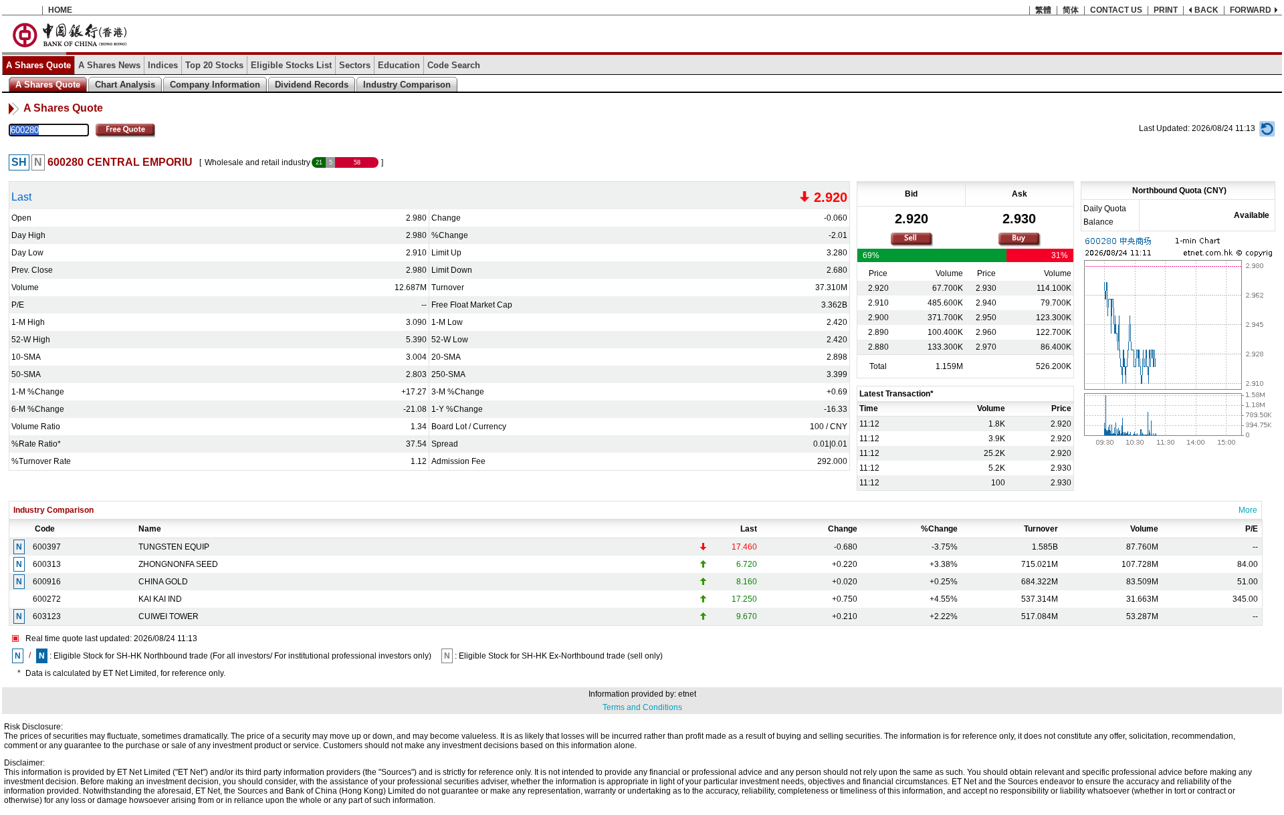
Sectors (354, 65)
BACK (1206, 10)
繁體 (1043, 10)
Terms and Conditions (642, 707)
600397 (47, 547)
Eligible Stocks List (291, 65)
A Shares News (109, 65)
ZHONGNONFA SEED (178, 564)
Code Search (453, 65)
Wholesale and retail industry (257, 162)
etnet (687, 694)
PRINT (1166, 10)
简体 (1071, 10)
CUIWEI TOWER (168, 616)
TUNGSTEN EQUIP (173, 547)
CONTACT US (1116, 10)
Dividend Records (311, 85)
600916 (47, 581)
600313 (47, 564)
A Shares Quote (38, 65)
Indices (163, 65)
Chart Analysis (125, 85)
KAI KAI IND (160, 599)
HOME (60, 10)
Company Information (215, 85)
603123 (47, 616)
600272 (47, 599)
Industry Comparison (407, 85)
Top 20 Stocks (214, 65)
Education (399, 65)
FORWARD (1250, 10)
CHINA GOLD (163, 581)
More (1248, 510)
